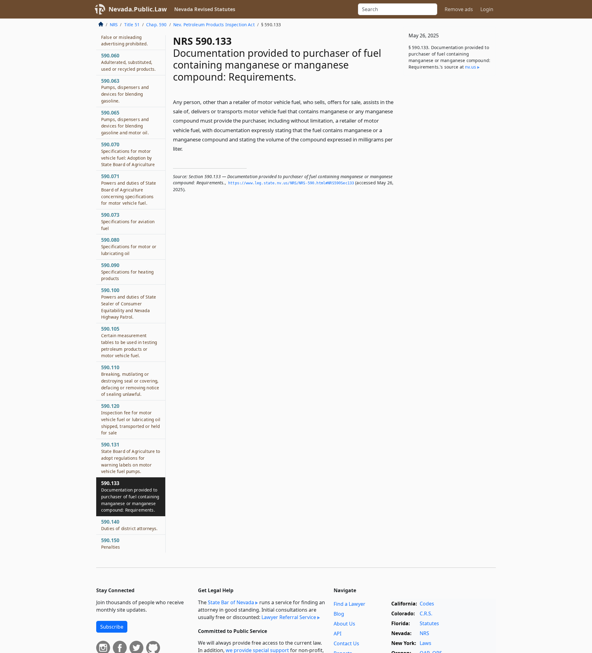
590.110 (130, 380)
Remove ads (459, 9)
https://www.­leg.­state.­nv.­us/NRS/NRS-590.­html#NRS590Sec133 (291, 183)
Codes (427, 603)
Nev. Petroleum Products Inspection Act (214, 24)
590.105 (129, 341)
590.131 (130, 457)
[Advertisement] (449, 177)
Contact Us (346, 643)
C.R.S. (426, 613)
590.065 (125, 122)
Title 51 (132, 24)
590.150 (110, 543)
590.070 (128, 154)
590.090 (127, 272)
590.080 (128, 246)
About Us (344, 623)
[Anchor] (186, 148)
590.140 (129, 524)
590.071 (128, 189)
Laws (425, 643)
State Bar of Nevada (231, 602)
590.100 (128, 303)
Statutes (429, 623)
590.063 (125, 90)
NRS (113, 24)
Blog (339, 613)
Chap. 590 (156, 24)
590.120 (130, 419)
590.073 (127, 221)
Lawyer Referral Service (288, 617)
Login (486, 9)
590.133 (130, 496)
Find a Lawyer (349, 604)
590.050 (124, 37)
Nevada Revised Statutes (204, 9)
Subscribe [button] (111, 626)
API (337, 633)
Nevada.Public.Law (138, 9)
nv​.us (470, 67)
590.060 (128, 62)
